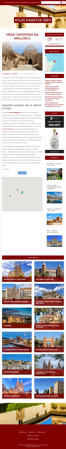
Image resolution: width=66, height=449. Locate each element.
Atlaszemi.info (41, 432)
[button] (22, 193)
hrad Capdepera (15, 112)
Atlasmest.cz (32, 432)
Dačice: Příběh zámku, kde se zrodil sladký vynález (53, 93)
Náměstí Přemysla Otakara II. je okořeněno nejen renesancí (54, 98)
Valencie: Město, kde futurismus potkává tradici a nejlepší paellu (21, 2)
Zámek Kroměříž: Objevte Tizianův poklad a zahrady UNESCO (53, 82)
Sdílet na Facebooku (33, 435)
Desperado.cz (22, 432)
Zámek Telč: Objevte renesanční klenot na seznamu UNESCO (52, 88)
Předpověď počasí (54, 44)
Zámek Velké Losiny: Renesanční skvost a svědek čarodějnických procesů (54, 104)
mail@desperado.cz (35, 446)
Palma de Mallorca (8, 129)
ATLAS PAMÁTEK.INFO (33, 20)
